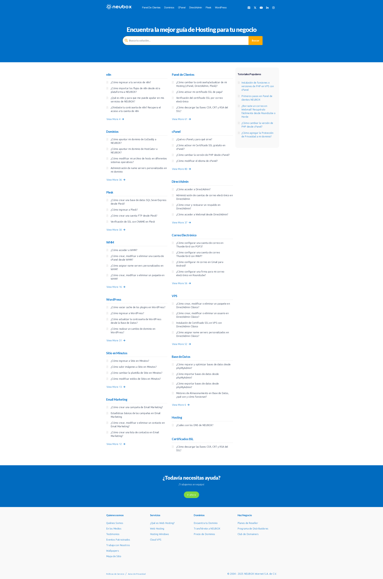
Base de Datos (181, 356)
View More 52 (180, 344)
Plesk (208, 7)
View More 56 (180, 283)
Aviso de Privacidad (137, 574)
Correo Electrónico (184, 235)
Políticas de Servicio (115, 574)
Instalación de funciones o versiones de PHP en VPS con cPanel (257, 86)
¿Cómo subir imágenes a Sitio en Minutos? (133, 366)
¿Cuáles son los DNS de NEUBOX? (194, 425)
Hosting (177, 417)
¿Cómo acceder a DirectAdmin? (193, 189)
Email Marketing (116, 399)
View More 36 (115, 179)
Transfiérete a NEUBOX (207, 528)
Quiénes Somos (114, 523)
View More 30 (115, 229)
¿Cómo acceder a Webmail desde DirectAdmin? (202, 214)
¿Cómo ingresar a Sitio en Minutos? (130, 360)
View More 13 (115, 387)
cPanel (182, 7)
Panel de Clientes (151, 7)
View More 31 (115, 340)
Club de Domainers (248, 534)
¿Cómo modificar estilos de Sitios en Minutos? (136, 378)
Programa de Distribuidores (253, 528)
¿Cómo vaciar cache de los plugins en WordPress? (138, 307)
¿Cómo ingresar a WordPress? (127, 313)
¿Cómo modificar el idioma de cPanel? (197, 161)
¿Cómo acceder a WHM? (124, 250)
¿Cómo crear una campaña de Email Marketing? (137, 407)
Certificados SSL (182, 439)
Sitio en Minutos (116, 353)
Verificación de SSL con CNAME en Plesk (133, 221)
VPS (174, 296)
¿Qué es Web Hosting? (162, 523)
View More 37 (180, 222)
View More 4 (114, 119)
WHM (110, 242)
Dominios (169, 7)
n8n (108, 74)
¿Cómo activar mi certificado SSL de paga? (199, 92)
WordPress (221, 7)
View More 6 (179, 404)
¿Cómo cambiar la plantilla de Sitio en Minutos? (136, 372)
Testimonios (112, 534)
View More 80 (180, 169)
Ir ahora (191, 494)
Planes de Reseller (248, 523)
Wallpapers (112, 550)
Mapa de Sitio (113, 556)
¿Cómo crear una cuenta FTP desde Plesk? (134, 215)
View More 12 (115, 444)
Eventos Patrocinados (118, 539)
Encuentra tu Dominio (206, 523)
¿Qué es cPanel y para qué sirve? (194, 139)
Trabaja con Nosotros (118, 545)
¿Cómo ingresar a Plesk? (124, 209)
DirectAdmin (195, 7)
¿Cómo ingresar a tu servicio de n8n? (131, 82)
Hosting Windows (159, 534)
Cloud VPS (155, 539)
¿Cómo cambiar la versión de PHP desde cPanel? (203, 155)
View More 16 (115, 287)
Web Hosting (157, 528)
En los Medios (113, 528)
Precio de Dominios (204, 534)
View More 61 (180, 119)
